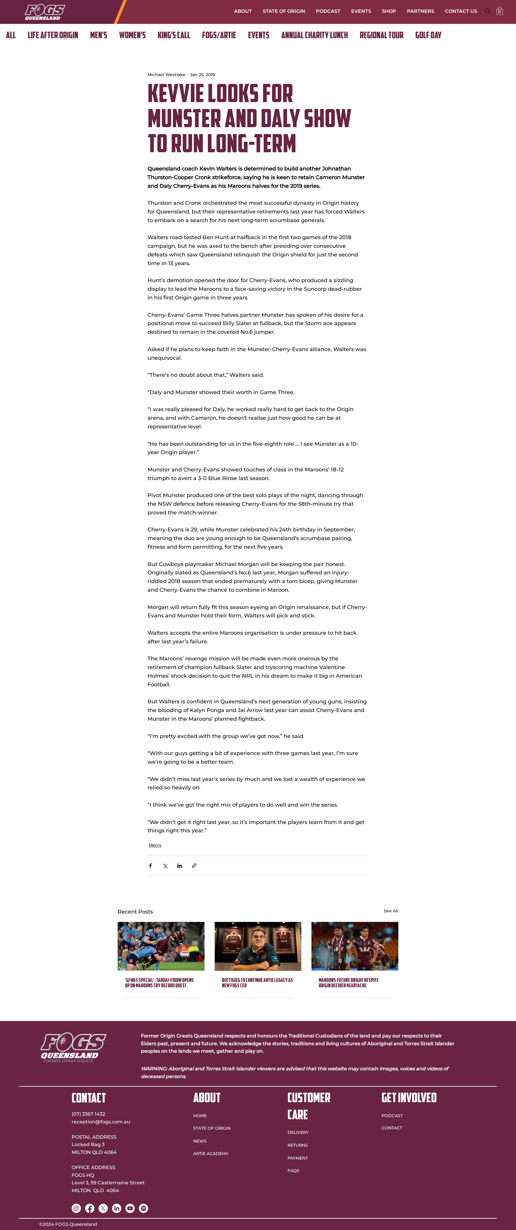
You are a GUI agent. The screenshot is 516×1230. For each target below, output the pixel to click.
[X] (103, 1208)
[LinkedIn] (116, 1208)
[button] (499, 11)
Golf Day (428, 36)
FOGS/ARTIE (219, 36)
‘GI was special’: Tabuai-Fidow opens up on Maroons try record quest (159, 983)
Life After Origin (53, 36)
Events (258, 36)
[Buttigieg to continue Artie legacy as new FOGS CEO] (258, 946)
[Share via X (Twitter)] (165, 865)
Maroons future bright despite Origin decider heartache (349, 983)
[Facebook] (89, 1208)
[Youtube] (130, 1208)
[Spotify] (143, 1208)
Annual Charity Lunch (314, 36)
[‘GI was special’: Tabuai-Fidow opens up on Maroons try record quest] (161, 946)
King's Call (174, 36)
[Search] (487, 11)
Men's (98, 36)
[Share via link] (194, 865)
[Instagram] (76, 1208)
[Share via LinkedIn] (179, 865)
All (11, 36)
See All (391, 911)
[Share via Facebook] (150, 865)
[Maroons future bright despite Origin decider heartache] (354, 946)
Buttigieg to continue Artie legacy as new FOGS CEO (257, 983)
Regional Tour (381, 36)
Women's (132, 36)
